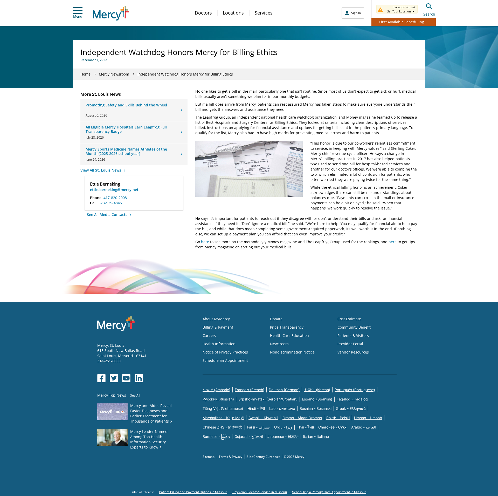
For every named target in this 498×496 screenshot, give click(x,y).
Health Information (219, 343)
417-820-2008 (115, 197)
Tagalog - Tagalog (352, 399)
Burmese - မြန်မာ (216, 436)
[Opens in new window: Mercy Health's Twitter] (114, 378)
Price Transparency (286, 327)
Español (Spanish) (317, 399)
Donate (276, 318)
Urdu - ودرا (283, 427)
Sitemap (209, 456)
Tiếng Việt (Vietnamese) (223, 408)
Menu (77, 16)
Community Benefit (354, 327)
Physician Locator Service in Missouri (259, 492)
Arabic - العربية (363, 427)
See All (135, 395)
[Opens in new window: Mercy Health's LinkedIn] (139, 378)
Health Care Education (289, 335)
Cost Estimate (349, 318)
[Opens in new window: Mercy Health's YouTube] (126, 378)
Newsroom (279, 343)
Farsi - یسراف (258, 427)
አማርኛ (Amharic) (216, 390)
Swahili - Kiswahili (263, 418)
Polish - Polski (338, 418)
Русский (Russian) (218, 399)
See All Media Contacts (107, 214)
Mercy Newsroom (114, 74)
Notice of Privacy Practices (225, 352)
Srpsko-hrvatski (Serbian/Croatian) (268, 399)
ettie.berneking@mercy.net (114, 189)
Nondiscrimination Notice (292, 352)
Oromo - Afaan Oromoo (302, 418)
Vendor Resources (353, 352)
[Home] (111, 13)
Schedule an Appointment (225, 360)
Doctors (203, 13)
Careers (209, 335)
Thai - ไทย (305, 427)
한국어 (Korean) (317, 390)
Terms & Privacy (231, 456)
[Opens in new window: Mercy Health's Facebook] (101, 378)
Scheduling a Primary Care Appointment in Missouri (329, 492)
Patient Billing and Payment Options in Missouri (193, 492)
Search (429, 14)
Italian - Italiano (316, 436)
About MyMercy (216, 318)
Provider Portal (350, 343)
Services (264, 13)
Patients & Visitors (353, 335)
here (205, 241)
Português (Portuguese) (355, 390)
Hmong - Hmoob (368, 418)
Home (85, 74)
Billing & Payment (218, 327)
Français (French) (249, 390)
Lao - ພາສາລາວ (282, 408)
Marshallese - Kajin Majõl (223, 418)
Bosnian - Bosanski (315, 408)
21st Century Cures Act (263, 456)
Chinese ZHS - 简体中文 (223, 427)
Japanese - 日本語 (283, 436)
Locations (233, 13)
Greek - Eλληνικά (351, 408)
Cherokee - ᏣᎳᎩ (332, 427)
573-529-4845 (110, 202)
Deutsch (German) (284, 390)
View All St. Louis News (101, 170)
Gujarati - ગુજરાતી (248, 436)
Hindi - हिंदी (256, 408)
